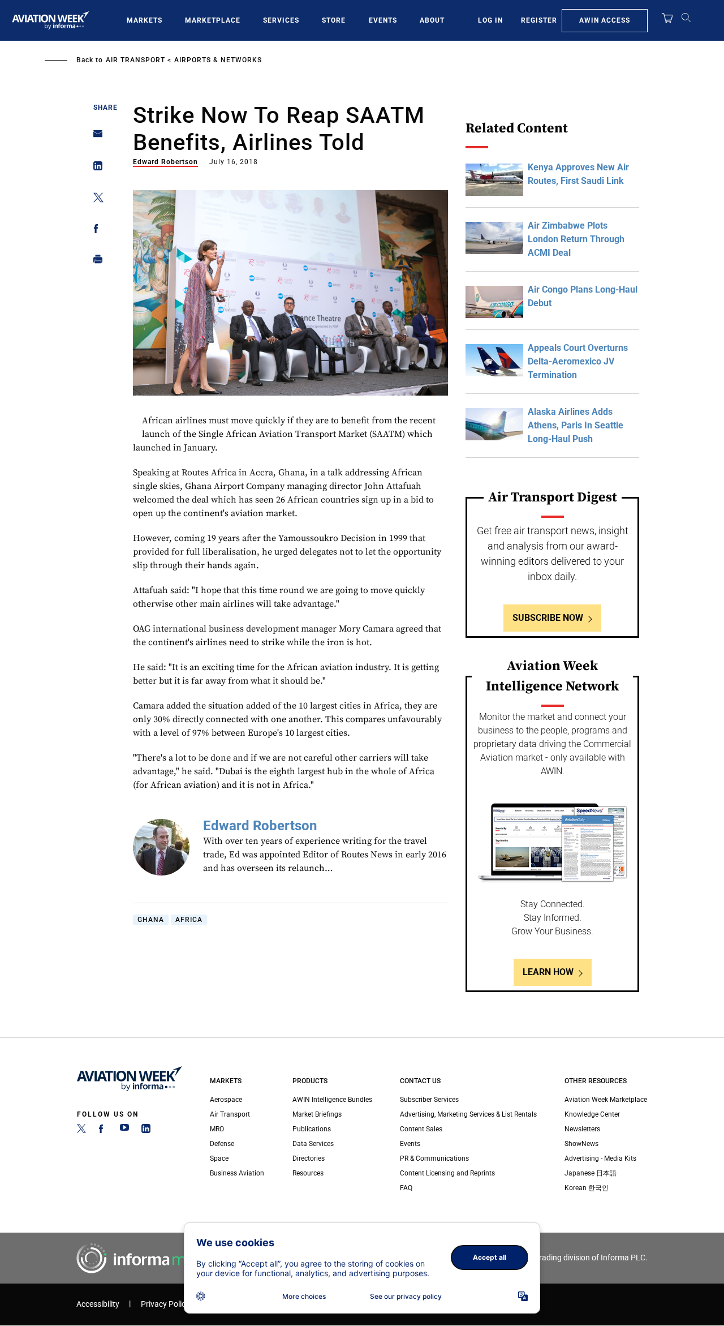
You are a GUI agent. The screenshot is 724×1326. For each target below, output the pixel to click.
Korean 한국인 (586, 1188)
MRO (217, 1129)
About (432, 20)
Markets (144, 20)
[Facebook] (102, 1131)
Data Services (313, 1144)
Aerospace (226, 1100)
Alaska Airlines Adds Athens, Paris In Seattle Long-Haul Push (575, 425)
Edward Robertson (165, 162)
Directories (308, 1158)
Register (539, 20)
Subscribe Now (547, 617)
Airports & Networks (218, 60)
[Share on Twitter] (94, 199)
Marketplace (212, 20)
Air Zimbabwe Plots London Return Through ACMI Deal (576, 239)
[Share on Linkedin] (94, 168)
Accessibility (97, 1304)
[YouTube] (124, 1131)
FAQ (406, 1188)
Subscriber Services (429, 1100)
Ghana (150, 920)
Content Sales (421, 1129)
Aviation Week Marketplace (605, 1100)
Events (383, 20)
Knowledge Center (592, 1114)
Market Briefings (317, 1114)
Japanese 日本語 (590, 1173)
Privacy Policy (165, 1304)
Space (219, 1158)
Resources (308, 1173)
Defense (222, 1144)
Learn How (548, 972)
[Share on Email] (94, 137)
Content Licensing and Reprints (447, 1173)
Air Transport (135, 60)
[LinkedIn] (145, 1131)
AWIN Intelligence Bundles (332, 1100)
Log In (490, 20)
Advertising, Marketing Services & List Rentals (468, 1114)
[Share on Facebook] (94, 231)
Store (334, 20)
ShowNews (581, 1144)
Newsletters (582, 1129)
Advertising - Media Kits (600, 1158)
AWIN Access (604, 20)
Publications (311, 1129)
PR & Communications (434, 1158)
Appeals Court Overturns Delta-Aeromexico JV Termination (578, 361)
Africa (188, 920)
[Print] (94, 262)
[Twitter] (81, 1131)
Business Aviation (237, 1173)
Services (281, 20)
